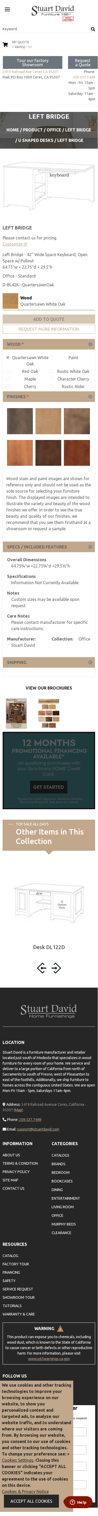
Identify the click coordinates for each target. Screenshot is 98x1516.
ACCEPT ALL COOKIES (31, 1501)
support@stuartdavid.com (38, 1129)
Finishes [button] (16, 396)
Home (13, 130)
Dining (57, 1190)
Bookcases (62, 1181)
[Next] (55, 968)
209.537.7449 (84, 77)
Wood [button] (14, 344)
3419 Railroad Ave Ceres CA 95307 (31, 72)
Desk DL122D (49, 947)
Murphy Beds (64, 1224)
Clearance (61, 1233)
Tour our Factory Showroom (32, 62)
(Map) (18, 1110)
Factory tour (16, 1264)
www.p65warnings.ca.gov (49, 1359)
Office (54, 130)
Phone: (12, 1120)
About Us (11, 1155)
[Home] (53, 13)
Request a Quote (82, 62)
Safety (9, 1281)
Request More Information (49, 329)
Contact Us (13, 1188)
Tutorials (12, 1306)
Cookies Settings (17, 1460)
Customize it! (15, 244)
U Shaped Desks (35, 140)
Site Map (10, 1180)
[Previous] (42, 968)
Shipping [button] (16, 662)
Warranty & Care (19, 1314)
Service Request (18, 1289)
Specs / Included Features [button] (37, 547)
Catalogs (60, 1155)
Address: (13, 1104)
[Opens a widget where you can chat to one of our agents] (78, 1502)
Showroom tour (19, 1297)
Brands (58, 1164)
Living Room (63, 1207)
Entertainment (66, 1198)
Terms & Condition (20, 1163)
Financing (11, 1272)
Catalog (10, 1256)
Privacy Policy (16, 1172)
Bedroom (61, 1172)
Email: (11, 1129)
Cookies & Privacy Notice (25, 1491)
